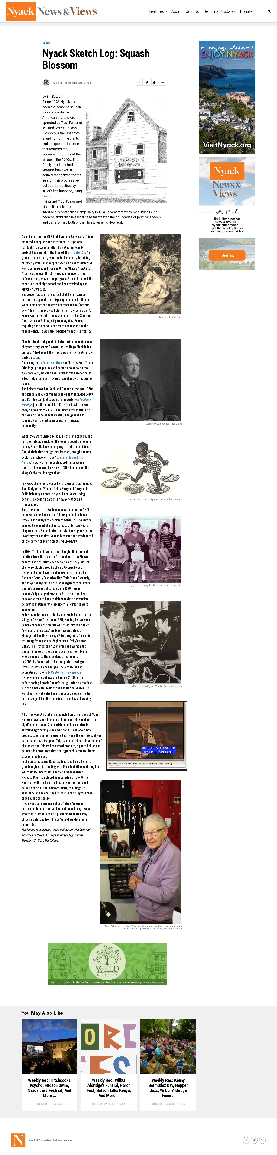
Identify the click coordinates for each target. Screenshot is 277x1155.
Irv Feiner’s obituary (51, 362)
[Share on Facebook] (139, 82)
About (176, 11)
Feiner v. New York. (110, 222)
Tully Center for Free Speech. (63, 672)
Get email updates (220, 11)
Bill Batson (61, 82)
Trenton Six (78, 252)
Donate (246, 11)
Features (156, 11)
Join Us (192, 11)
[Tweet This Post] (147, 82)
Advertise (46, 1140)
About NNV (34, 1140)
